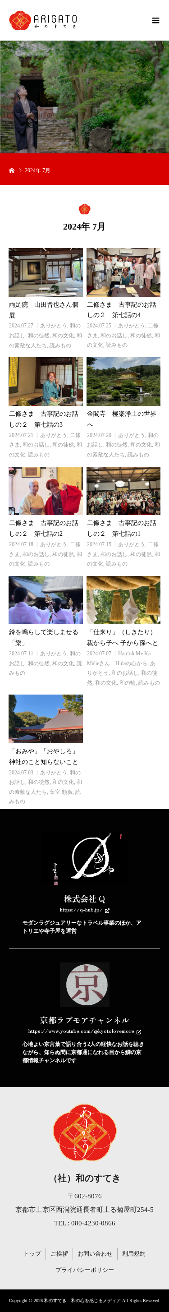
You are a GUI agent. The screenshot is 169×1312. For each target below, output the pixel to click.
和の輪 (127, 683)
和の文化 (63, 335)
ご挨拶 (59, 1253)
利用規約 (134, 1253)
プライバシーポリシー (84, 1269)
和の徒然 (39, 335)
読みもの (60, 345)
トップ (32, 1253)
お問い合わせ (95, 1253)
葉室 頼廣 (61, 792)
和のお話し (114, 335)
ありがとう (53, 325)
